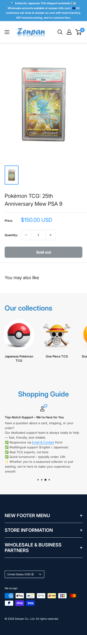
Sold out (43, 252)
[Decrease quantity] (26, 235)
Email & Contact (43, 442)
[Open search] (60, 32)
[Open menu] (7, 32)
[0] (78, 32)
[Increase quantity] (50, 235)
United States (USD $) (20, 574)
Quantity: (11, 235)
